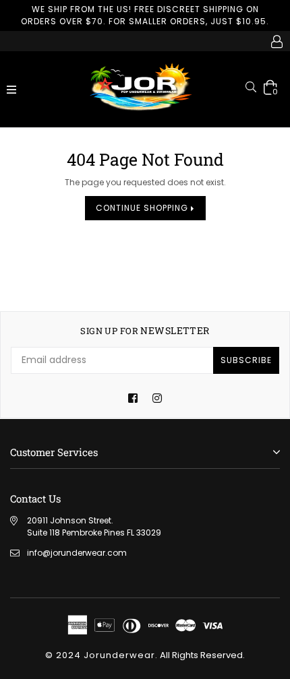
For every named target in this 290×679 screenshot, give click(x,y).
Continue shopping (143, 208)
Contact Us (35, 498)
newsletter (144, 331)
